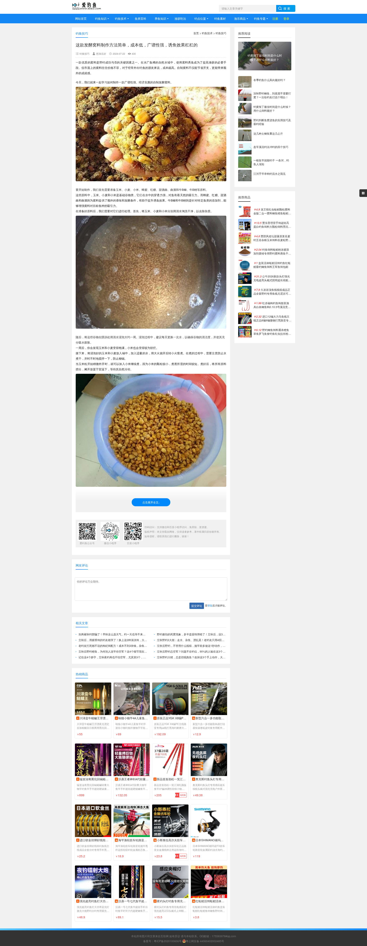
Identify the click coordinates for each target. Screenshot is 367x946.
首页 (196, 33)
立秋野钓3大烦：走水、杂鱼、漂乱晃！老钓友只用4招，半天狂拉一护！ (191, 640)
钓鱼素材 (220, 18)
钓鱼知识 (100, 18)
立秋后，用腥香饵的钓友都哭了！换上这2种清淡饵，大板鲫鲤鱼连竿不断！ (113, 640)
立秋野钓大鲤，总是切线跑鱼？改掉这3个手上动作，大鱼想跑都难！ (191, 657)
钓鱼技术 (120, 18)
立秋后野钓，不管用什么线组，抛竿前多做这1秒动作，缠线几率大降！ (191, 646)
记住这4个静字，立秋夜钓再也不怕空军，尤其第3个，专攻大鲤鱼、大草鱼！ (113, 657)
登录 (286, 18)
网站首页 (81, 18)
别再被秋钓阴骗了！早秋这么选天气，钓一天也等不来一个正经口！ (113, 634)
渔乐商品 (240, 18)
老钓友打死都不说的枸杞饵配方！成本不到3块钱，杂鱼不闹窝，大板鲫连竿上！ (113, 646)
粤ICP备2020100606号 (168, 941)
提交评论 (196, 606)
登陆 (209, 605)
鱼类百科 (140, 18)
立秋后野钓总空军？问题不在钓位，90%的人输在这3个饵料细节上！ (191, 651)
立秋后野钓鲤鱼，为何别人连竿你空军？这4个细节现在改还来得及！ (113, 651)
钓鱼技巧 (221, 33)
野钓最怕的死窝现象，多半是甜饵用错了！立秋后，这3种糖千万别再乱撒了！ (191, 634)
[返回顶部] (359, 847)
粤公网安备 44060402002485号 (205, 941)
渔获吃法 (180, 18)
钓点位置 (200, 18)
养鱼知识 (160, 18)
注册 (275, 18)
